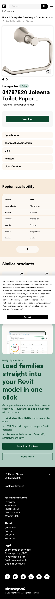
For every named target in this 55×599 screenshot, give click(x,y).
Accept (27, 317)
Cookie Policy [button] (44, 303)
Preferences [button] (16, 309)
